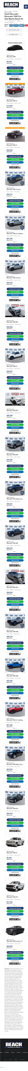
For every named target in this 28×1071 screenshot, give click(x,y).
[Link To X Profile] (9, 1050)
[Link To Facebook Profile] (7, 1050)
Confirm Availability (15, 70)
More (14, 64)
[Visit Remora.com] (20, 1063)
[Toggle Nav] (26, 7)
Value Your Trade (15, 73)
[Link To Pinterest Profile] (12, 1050)
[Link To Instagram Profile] (18, 1050)
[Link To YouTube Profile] (15, 1050)
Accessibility (22, 1059)
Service (19, 1052)
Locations (25, 1052)
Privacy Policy (16, 1060)
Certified (6, 1052)
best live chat (2, 1067)
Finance (13, 1052)
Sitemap (10, 1059)
